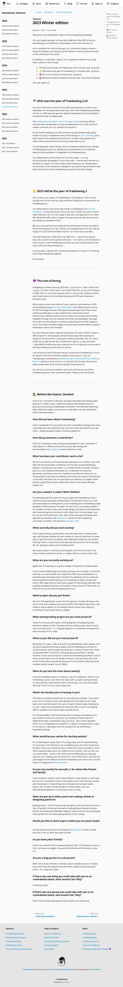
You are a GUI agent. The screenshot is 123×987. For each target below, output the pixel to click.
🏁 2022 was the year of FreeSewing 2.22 (113, 16)
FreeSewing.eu (89, 933)
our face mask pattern (63, 307)
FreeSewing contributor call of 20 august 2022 (57, 121)
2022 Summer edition (10, 123)
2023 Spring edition (10, 103)
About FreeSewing (52, 933)
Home (39, 12)
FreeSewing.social (91, 941)
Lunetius (54, 449)
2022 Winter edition (10, 131)
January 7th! (72, 521)
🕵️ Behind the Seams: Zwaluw (111, 36)
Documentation (51, 945)
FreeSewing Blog (13, 941)
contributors (66, 969)
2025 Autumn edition (10, 46)
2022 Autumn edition (10, 119)
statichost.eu (65, 982)
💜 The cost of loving (111, 31)
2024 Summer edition (10, 74)
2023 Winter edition (10, 107)
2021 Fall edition (8, 143)
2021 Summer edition (10, 147)
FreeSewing (27, 969)
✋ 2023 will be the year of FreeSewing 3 (113, 24)
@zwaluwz (77, 829)
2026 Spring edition (10, 30)
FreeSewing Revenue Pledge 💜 (97, 949)
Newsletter (48, 12)
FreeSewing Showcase (16, 937)
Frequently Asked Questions (57, 941)
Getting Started (51, 937)
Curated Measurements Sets (19, 949)
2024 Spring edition (10, 78)
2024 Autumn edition (10, 70)
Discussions (62, 518)
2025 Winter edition (10, 58)
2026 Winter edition (10, 34)
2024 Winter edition (10, 82)
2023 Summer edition (10, 99)
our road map (87, 135)
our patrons (95, 969)
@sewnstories (60, 762)
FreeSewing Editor (14, 945)
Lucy (64, 467)
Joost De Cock (52, 969)
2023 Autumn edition (10, 95)
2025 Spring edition (10, 54)
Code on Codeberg (91, 945)
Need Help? (49, 949)
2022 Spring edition (10, 127)
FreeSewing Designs (15, 933)
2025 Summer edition (10, 50)
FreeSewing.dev (90, 937)
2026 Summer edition (10, 26)
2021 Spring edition (10, 151)
